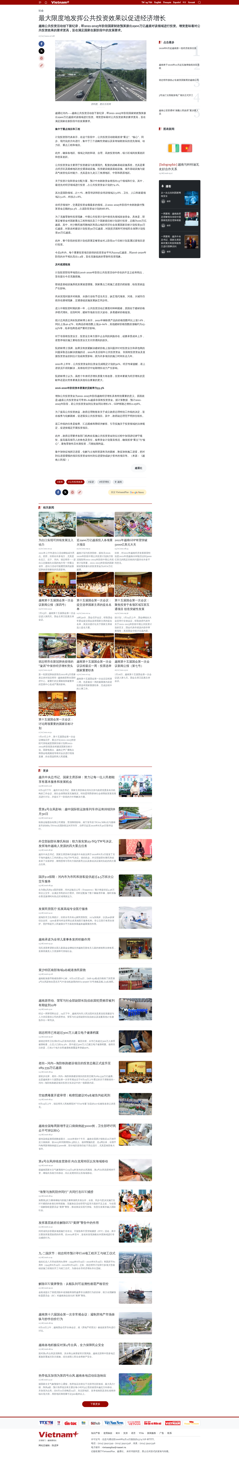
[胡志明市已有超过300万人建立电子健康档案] (135, 1041)
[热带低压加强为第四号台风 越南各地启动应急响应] (135, 1384)
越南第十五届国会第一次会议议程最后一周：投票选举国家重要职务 (94, 666)
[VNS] (114, 1423)
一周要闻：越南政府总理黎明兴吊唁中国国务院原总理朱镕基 (171, 217)
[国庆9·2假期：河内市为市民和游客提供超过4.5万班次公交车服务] (135, 885)
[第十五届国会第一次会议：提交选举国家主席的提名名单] (95, 584)
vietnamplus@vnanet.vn (114, 1447)
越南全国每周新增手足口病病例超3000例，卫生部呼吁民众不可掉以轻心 (77, 1128)
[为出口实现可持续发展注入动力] (57, 524)
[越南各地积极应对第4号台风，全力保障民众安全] (135, 1354)
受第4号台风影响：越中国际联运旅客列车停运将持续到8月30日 (77, 812)
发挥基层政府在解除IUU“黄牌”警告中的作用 (69, 1222)
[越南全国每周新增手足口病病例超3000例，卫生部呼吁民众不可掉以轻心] (135, 1135)
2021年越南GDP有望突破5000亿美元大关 (131, 542)
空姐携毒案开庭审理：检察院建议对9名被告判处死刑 (74, 1095)
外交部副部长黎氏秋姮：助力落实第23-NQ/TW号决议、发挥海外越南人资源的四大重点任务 (77, 844)
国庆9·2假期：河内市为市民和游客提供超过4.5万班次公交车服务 (76, 879)
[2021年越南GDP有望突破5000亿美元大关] (133, 524)
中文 (184, 2)
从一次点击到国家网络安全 (171, 194)
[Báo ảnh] (173, 1423)
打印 (41, 58)
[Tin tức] (70, 1423)
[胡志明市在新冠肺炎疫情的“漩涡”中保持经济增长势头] (57, 645)
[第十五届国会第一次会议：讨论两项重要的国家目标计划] (57, 703)
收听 (169, 201)
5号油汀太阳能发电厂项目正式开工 (176, 95)
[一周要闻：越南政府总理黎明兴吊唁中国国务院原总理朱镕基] (191, 219)
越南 (119, 482)
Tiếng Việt (147, 2)
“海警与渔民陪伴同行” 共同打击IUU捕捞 (66, 1192)
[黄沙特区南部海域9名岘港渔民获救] (135, 979)
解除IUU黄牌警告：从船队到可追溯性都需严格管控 (73, 1284)
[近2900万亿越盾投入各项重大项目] (95, 524)
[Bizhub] (95, 1423)
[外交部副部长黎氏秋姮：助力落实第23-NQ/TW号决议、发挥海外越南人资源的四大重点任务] (135, 850)
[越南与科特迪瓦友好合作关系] (179, 147)
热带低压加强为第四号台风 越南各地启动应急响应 (72, 1375)
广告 (161, 1433)
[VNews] (58, 1423)
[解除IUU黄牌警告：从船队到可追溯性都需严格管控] (135, 1293)
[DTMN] (153, 1423)
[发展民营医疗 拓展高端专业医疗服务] (135, 918)
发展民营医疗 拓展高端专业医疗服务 (63, 909)
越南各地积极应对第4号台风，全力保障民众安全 (71, 1345)
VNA (141, 1433)
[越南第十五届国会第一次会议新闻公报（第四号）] (57, 584)
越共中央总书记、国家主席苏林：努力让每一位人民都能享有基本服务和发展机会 (77, 779)
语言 (133, 1433)
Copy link (41, 65)
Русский (191, 2)
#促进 (91, 482)
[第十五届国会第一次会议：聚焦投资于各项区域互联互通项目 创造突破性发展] (133, 584)
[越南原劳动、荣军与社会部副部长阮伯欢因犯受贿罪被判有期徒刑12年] (135, 1009)
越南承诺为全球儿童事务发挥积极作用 (64, 939)
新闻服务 (151, 1433)
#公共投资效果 (75, 482)
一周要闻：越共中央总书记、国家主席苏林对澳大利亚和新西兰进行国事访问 (171, 241)
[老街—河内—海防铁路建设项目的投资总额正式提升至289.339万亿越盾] (135, 1072)
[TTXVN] (46, 1423)
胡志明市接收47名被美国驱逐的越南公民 (179, 80)
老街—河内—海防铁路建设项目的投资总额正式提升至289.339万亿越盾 (75, 1065)
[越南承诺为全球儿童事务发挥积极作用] (135, 948)
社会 (41, 10)
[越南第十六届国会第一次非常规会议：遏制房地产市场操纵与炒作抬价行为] (135, 1323)
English (157, 2)
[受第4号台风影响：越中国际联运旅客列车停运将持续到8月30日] (135, 818)
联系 (169, 1433)
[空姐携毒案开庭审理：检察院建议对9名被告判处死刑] (135, 1104)
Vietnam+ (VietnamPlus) (60, 2)
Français (167, 2)
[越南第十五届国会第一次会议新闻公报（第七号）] (133, 645)
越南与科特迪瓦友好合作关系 (179, 167)
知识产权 (95, 1433)
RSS (118, 1433)
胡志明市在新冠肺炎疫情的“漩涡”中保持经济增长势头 (56, 664)
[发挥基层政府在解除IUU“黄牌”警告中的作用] (135, 1231)
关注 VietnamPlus (120, 492)
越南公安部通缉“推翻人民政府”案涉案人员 (178, 112)
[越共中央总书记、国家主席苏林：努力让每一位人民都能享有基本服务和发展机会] (135, 786)
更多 (46, 770)
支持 (125, 1433)
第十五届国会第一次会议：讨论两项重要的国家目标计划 (56, 724)
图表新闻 (168, 128)
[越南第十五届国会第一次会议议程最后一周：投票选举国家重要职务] (95, 645)
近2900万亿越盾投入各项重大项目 (95, 542)
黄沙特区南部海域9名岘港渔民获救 (62, 970)
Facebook (41, 44)
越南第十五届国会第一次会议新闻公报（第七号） (132, 664)
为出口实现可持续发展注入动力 (56, 542)
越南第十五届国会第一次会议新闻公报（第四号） (56, 602)
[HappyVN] (191, 1423)
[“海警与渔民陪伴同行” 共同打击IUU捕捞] (135, 1201)
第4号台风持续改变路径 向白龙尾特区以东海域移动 (73, 1161)
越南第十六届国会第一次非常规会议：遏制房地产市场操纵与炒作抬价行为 (77, 1317)
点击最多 (168, 42)
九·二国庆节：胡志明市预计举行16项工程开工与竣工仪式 (77, 1253)
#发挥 (60, 482)
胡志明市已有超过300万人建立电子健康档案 (69, 1032)
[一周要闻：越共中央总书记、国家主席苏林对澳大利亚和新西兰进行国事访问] (191, 242)
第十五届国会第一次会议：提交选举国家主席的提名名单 (94, 605)
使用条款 (107, 1433)
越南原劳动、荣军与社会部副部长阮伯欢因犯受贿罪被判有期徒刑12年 (77, 1003)
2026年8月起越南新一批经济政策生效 (177, 48)
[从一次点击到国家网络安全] (191, 198)
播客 (168, 186)
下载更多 (95, 1403)
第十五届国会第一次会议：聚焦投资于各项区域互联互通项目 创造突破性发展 (132, 605)
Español (177, 2)
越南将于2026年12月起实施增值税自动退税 (179, 66)
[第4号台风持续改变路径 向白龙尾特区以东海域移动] (135, 1170)
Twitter (41, 51)
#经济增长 (104, 482)
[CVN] (134, 1423)
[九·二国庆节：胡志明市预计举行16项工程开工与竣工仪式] (135, 1262)
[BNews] (83, 1423)
